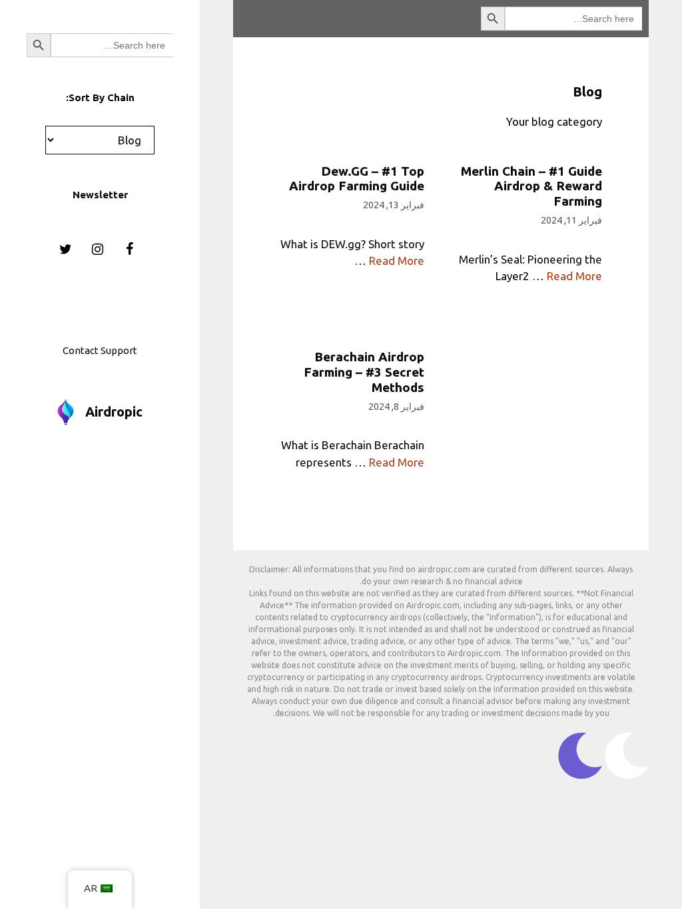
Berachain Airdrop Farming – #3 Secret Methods (364, 372)
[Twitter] (65, 250)
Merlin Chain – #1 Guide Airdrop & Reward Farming (531, 186)
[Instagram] (97, 250)
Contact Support (100, 350)
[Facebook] (129, 250)
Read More (396, 260)
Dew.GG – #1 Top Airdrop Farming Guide (356, 179)
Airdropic (114, 411)
